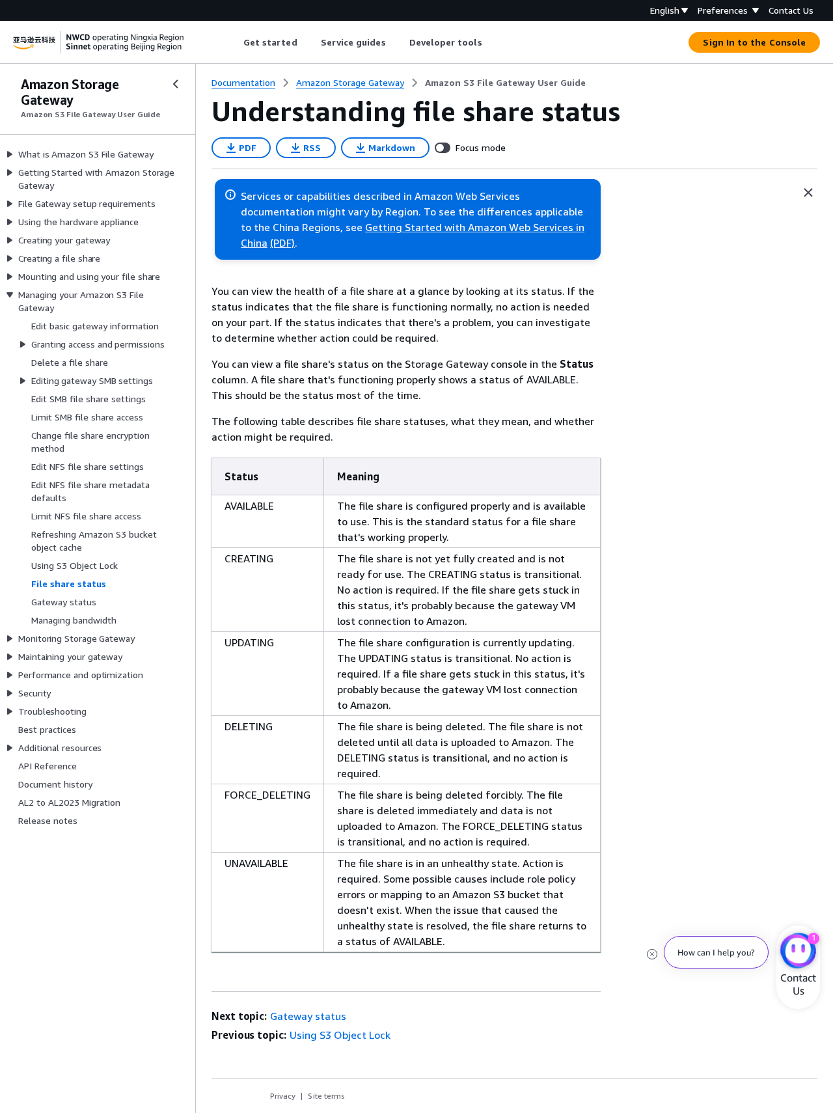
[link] (505, 82)
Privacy (282, 1096)
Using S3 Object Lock (340, 1034)
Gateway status (308, 1016)
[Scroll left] (233, 42)
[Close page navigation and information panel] (808, 192)
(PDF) (282, 242)
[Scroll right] (492, 42)
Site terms (326, 1096)
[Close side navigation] (176, 84)
